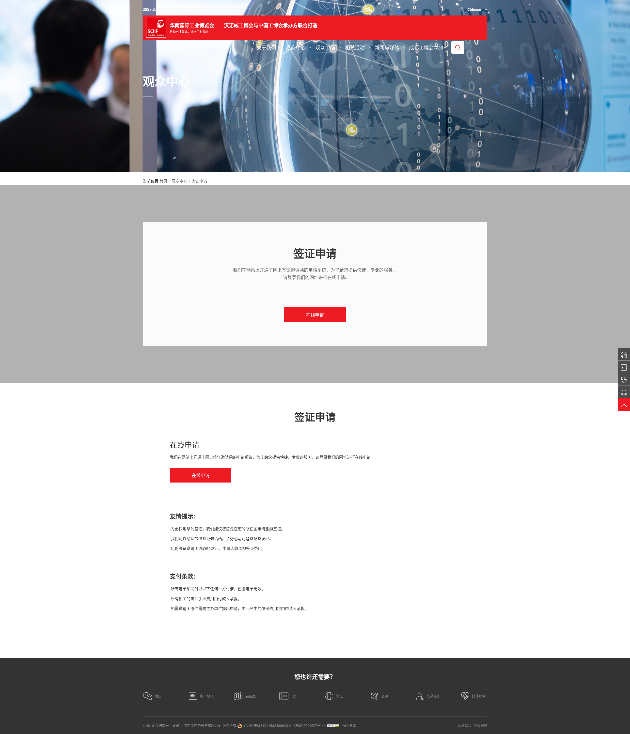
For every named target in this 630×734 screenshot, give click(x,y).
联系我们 (434, 695)
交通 (384, 695)
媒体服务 (479, 695)
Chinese (474, 9)
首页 (163, 181)
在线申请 (315, 315)
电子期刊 (207, 695)
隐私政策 (349, 725)
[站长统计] (333, 725)
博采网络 (480, 725)
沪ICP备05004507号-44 (307, 725)
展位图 (250, 695)
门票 (294, 695)
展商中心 (179, 181)
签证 (339, 695)
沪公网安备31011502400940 (265, 725)
